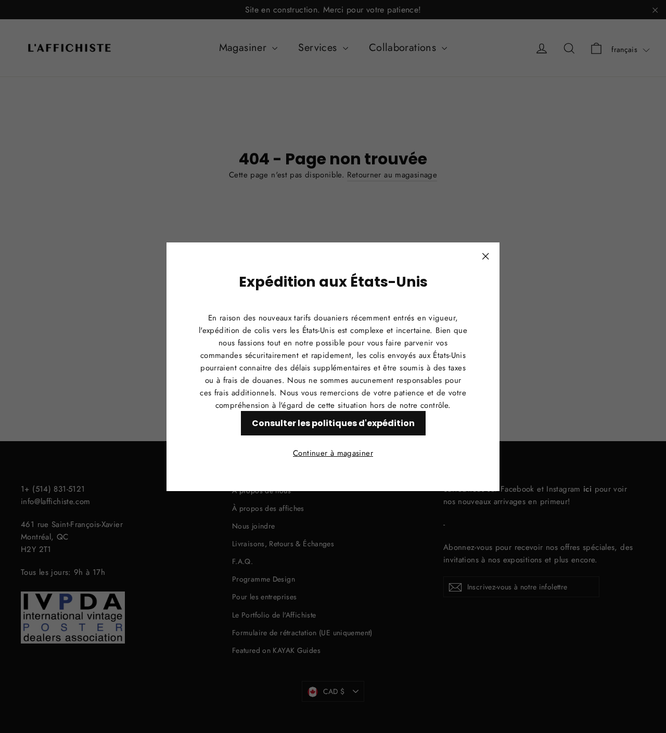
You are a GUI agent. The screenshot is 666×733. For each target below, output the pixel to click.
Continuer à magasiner (333, 452)
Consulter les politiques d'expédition (333, 423)
